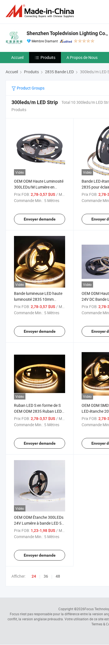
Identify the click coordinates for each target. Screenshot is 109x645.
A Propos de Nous (82, 57)
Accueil (17, 57)
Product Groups (30, 88)
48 (58, 576)
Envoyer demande (40, 219)
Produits (48, 57)
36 (46, 576)
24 (34, 576)
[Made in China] (41, 11)
